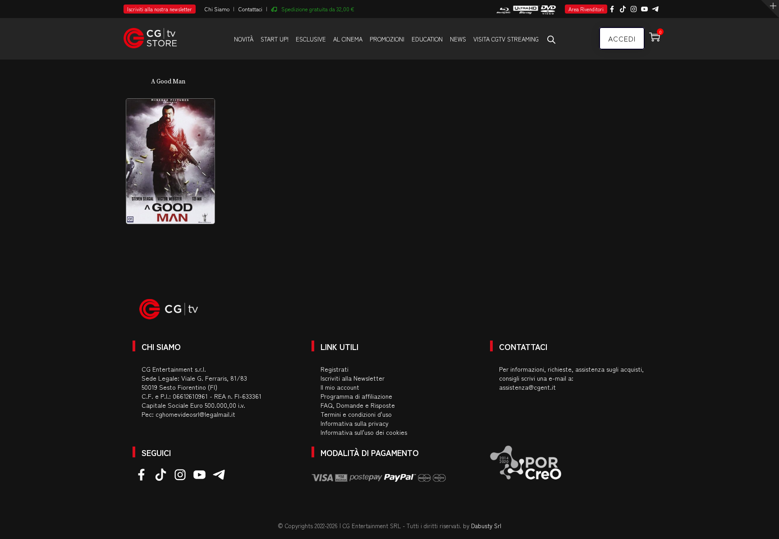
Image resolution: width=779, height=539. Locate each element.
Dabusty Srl (486, 525)
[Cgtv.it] (150, 34)
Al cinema (347, 39)
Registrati (334, 368)
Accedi (622, 38)
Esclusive (311, 39)
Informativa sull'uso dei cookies (364, 432)
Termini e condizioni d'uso (356, 414)
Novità (243, 39)
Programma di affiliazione (356, 396)
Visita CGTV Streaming (506, 39)
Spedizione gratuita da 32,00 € (317, 9)
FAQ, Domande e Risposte (358, 405)
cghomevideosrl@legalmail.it (195, 414)
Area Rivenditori (586, 9)
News (458, 39)
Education (427, 39)
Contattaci (250, 9)
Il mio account (340, 387)
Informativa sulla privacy (355, 423)
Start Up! (275, 39)
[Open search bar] (551, 39)
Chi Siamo (217, 9)
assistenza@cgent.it (527, 387)
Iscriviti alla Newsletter (353, 377)
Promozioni (387, 39)
